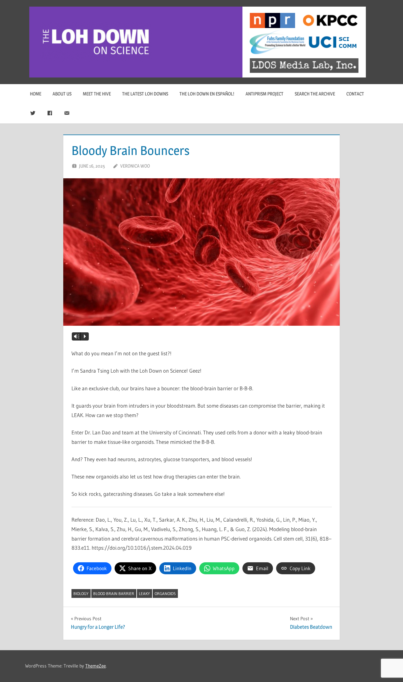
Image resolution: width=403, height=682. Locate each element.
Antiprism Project (264, 94)
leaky (144, 593)
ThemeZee (95, 666)
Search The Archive (315, 94)
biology (80, 593)
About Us (62, 94)
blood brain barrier (113, 593)
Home (35, 94)
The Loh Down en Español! (206, 94)
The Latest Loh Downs (145, 94)
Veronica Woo (135, 166)
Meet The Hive (97, 94)
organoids (165, 593)
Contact (355, 94)
